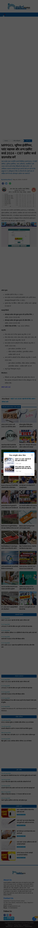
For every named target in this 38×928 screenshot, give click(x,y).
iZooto (32, 474)
